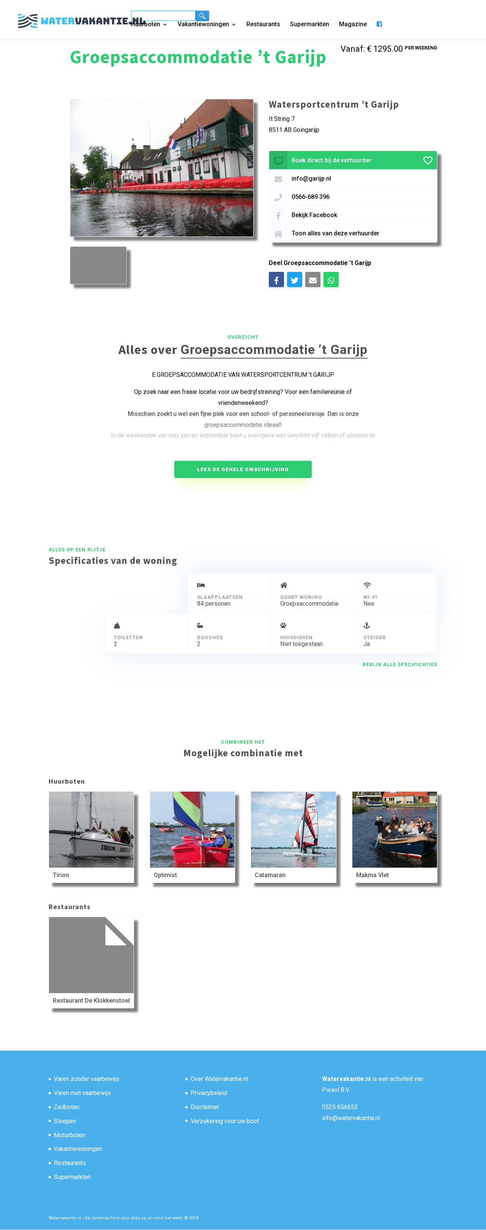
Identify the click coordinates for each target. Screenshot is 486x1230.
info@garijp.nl (311, 178)
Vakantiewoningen (203, 25)
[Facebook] (379, 30)
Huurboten (145, 25)
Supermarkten (309, 25)
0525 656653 (340, 1107)
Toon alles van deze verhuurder (335, 233)
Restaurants (263, 25)
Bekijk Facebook (314, 215)
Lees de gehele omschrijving (243, 469)
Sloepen (65, 1121)
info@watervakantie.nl (351, 1118)
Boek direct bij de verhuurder (331, 160)
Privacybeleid (209, 1093)
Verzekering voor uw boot (225, 1121)
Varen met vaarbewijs (82, 1093)
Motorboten (69, 1135)
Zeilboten (66, 1107)
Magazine (353, 25)
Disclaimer (205, 1107)
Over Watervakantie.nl (219, 1078)
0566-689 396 (311, 196)
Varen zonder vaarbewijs (86, 1078)
